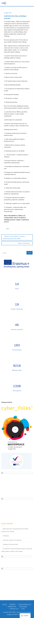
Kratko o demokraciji (24, 243)
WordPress (9, 614)
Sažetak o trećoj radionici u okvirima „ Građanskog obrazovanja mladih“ (14, 237)
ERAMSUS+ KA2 (12, 606)
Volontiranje (6, 535)
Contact (23, 608)
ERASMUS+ (13, 604)
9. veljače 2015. (8, 12)
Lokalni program (23, 606)
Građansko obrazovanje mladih (10, 544)
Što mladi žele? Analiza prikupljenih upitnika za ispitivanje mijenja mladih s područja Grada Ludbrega (16, 550)
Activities (4, 604)
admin (7, 228)
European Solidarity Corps (24, 604)
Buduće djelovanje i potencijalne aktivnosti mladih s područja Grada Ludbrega (15, 530)
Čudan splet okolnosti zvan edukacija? (12, 540)
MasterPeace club (14, 608)
